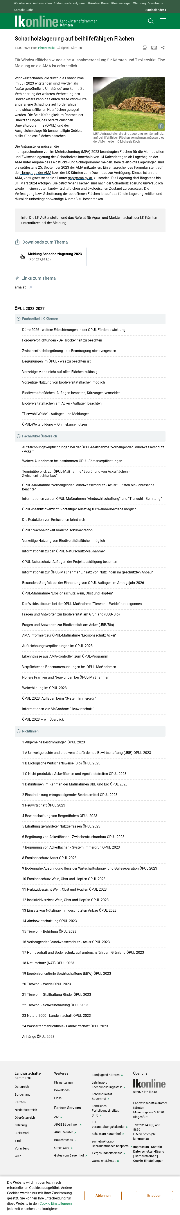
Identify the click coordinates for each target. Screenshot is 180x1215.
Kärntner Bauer (99, 3)
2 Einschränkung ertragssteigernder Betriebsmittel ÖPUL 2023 (69, 795)
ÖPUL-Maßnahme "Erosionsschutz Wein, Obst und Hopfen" (67, 593)
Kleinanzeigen (121, 3)
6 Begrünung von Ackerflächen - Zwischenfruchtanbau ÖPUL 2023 (73, 837)
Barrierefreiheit (146, 1156)
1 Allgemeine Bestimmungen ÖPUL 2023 (53, 742)
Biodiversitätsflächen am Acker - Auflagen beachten (62, 403)
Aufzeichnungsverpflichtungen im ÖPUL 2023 (57, 646)
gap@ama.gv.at (80, 178)
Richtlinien (30, 731)
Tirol (18, 1140)
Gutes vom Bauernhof (69, 1155)
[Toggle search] (150, 21)
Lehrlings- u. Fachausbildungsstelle (107, 1085)
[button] (163, 20)
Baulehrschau (63, 1140)
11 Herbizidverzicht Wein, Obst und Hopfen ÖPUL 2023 (64, 889)
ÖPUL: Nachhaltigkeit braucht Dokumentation (57, 530)
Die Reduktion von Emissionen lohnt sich (53, 520)
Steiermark (22, 1133)
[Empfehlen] (154, 47)
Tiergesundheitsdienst (107, 1153)
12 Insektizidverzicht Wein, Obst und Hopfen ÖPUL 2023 (65, 900)
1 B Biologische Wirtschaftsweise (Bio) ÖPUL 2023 (61, 763)
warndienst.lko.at (104, 1160)
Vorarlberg (22, 1148)
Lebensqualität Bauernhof (102, 1096)
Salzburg (21, 1125)
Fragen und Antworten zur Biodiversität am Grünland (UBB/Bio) (71, 614)
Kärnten (20, 1102)
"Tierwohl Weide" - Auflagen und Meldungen (56, 414)
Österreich (22, 1086)
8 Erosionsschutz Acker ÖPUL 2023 (49, 858)
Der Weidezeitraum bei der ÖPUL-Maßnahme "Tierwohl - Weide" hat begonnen (82, 604)
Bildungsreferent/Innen (70, 3)
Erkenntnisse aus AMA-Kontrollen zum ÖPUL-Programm (65, 656)
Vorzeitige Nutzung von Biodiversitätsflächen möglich (63, 382)
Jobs (30, 10)
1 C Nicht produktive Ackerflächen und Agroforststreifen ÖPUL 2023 (74, 774)
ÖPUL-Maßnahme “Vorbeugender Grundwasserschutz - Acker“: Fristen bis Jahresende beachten (88, 487)
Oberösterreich (25, 1117)
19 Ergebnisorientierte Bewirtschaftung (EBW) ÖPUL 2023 (66, 973)
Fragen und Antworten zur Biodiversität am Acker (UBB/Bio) (68, 625)
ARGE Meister (63, 1132)
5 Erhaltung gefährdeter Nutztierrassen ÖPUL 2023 (61, 826)
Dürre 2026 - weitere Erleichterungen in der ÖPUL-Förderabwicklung (73, 330)
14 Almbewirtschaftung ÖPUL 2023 (49, 921)
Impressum (141, 1147)
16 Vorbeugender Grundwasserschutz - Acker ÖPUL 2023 (66, 942)
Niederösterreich (26, 1110)
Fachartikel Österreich (39, 436)
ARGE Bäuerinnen (66, 1124)
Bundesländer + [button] (155, 10)
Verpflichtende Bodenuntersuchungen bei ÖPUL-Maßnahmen (69, 667)
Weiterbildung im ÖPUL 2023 (44, 688)
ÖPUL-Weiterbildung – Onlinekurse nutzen (54, 424)
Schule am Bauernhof (106, 1133)
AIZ (56, 1117)
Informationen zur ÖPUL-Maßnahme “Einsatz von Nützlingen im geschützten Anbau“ (87, 572)
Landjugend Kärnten (106, 1075)
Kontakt (19, 10)
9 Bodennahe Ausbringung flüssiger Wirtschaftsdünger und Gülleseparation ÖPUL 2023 (89, 868)
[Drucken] (145, 47)
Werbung (139, 3)
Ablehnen (103, 1196)
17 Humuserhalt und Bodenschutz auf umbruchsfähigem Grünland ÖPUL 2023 (83, 952)
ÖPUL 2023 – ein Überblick (43, 719)
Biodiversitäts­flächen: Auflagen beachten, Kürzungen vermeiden (71, 393)
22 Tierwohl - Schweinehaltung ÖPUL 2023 (55, 1005)
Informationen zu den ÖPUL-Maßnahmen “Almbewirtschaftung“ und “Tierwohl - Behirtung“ (92, 499)
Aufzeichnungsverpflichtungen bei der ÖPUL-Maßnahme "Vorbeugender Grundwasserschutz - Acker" (93, 449)
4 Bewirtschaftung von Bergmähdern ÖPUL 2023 (59, 816)
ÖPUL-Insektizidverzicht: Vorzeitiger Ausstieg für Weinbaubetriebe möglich (79, 509)
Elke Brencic (46, 48)
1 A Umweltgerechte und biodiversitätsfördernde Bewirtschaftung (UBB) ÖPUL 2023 (86, 753)
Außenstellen (42, 3)
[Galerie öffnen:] (129, 104)
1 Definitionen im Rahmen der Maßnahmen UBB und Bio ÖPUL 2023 (75, 784)
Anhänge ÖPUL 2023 (38, 1037)
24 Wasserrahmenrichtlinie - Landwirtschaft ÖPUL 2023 (65, 1026)
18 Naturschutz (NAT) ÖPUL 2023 (48, 963)
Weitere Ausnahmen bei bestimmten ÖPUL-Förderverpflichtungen (72, 461)
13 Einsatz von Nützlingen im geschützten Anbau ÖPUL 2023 (69, 910)
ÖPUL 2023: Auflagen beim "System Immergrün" (59, 698)
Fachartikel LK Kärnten (40, 319)
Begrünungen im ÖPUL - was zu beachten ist (56, 361)
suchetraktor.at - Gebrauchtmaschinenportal (110, 1144)
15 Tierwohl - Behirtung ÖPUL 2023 (49, 931)
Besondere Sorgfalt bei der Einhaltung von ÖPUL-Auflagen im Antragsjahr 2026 (83, 583)
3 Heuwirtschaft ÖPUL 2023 (43, 805)
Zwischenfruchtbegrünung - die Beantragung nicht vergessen (69, 351)
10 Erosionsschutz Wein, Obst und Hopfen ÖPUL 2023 (64, 879)
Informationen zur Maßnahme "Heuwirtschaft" (58, 709)
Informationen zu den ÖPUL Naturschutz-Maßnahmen (64, 551)
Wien (18, 1156)
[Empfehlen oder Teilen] (163, 47)
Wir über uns (22, 3)
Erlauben (154, 1196)
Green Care (61, 1148)
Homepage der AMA (35, 173)
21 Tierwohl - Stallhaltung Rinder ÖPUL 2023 (56, 994)
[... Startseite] (56, 21)
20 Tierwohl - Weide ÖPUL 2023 (46, 984)
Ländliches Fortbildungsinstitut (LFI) (105, 1110)
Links (57, 1098)
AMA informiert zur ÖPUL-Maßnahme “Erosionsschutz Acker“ (69, 635)
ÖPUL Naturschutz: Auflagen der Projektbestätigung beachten (69, 562)
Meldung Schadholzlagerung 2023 (55, 256)
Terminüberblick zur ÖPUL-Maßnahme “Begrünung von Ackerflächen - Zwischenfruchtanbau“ (76, 473)
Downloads (155, 3)
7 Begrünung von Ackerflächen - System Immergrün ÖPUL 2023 (71, 847)
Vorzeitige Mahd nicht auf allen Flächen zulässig (59, 372)
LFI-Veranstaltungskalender (108, 1124)
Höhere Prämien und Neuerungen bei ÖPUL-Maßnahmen (65, 677)
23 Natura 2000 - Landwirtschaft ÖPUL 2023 (56, 1015)
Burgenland (23, 1094)
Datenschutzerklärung (148, 1151)
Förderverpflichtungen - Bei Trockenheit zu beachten (62, 340)
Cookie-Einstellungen (148, 1160)
